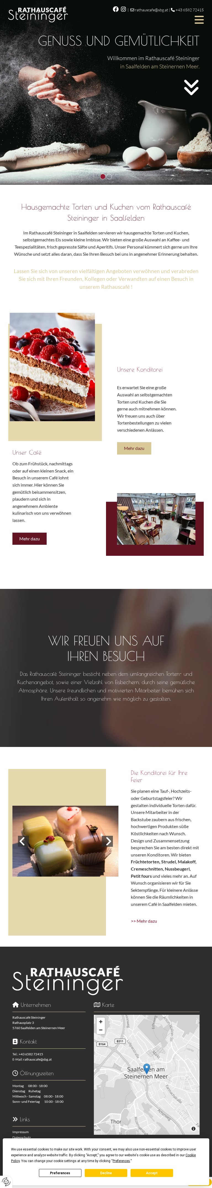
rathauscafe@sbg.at (151, 9)
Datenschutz (21, 1137)
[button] (140, 20)
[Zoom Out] (101, 1030)
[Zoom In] (101, 1022)
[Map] (147, 1075)
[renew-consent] (6, 1182)
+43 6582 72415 (190, 9)
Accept (152, 1173)
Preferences (60, 1173)
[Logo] (38, 14)
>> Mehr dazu (144, 920)
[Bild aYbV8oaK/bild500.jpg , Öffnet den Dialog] (65, 841)
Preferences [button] (121, 1161)
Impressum (20, 1132)
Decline (106, 1173)
